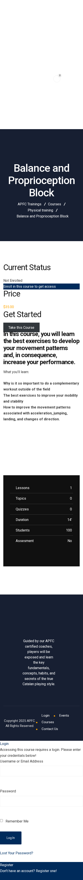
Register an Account (15, 877)
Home (7, 38)
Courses (48, 722)
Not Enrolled (12, 280)
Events (9, 58)
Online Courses (16, 78)
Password (8, 791)
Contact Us (50, 729)
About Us (10, 119)
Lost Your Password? (16, 853)
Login (46, 715)
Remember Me (17, 821)
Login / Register (17, 25)
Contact (10, 99)
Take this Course (21, 327)
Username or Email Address (21, 761)
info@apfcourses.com (20, 5)
